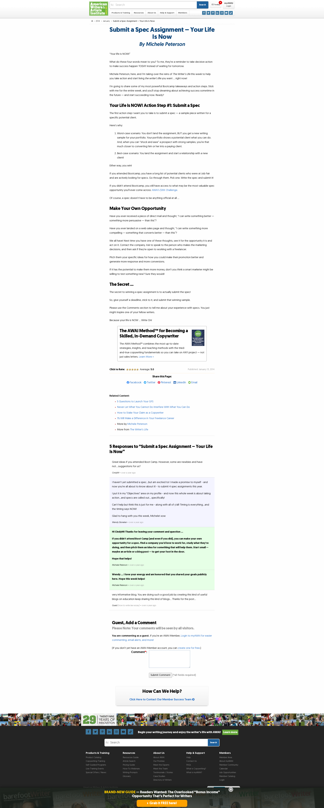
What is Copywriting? (196, 768)
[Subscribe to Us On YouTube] (226, 12)
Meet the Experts (161, 765)
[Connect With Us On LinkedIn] (217, 12)
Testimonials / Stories (163, 772)
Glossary (127, 776)
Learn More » (146, 356)
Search (202, 4)
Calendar (223, 768)
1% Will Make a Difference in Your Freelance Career (145, 418)
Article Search (129, 761)
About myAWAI (226, 761)
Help (188, 757)
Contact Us (191, 761)
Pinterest (166, 382)
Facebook (135, 382)
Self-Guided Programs (96, 765)
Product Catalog (93, 757)
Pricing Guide (129, 765)
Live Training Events (95, 768)
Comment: (139, 652)
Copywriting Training (95, 761)
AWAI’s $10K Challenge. (165, 190)
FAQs (188, 765)
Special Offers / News (96, 772)
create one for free (189, 648)
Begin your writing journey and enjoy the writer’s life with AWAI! (187, 732)
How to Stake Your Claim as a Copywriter (140, 412)
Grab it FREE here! (163, 803)
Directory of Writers (162, 780)
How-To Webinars (131, 768)
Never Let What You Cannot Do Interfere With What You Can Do (153, 407)
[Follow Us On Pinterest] (213, 12)
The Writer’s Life (139, 429)
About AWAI (158, 757)
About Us (152, 13)
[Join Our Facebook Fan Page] (204, 12)
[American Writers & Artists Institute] (98, 8)
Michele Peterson (137, 424)
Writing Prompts (130, 772)
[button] (215, 5)
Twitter (151, 382)
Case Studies (159, 776)
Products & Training (121, 13)
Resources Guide (131, 757)
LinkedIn (181, 382)
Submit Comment (160, 675)
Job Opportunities (227, 772)
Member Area (225, 757)
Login (222, 780)
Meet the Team (160, 768)
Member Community (228, 765)
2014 (98, 21)
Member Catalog (227, 776)
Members (182, 13)
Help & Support (167, 13)
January (106, 21)
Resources (139, 13)
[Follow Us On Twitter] (208, 12)
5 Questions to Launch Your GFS (135, 401)
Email (194, 382)
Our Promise (159, 761)
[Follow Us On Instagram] (222, 12)
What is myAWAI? (194, 772)
